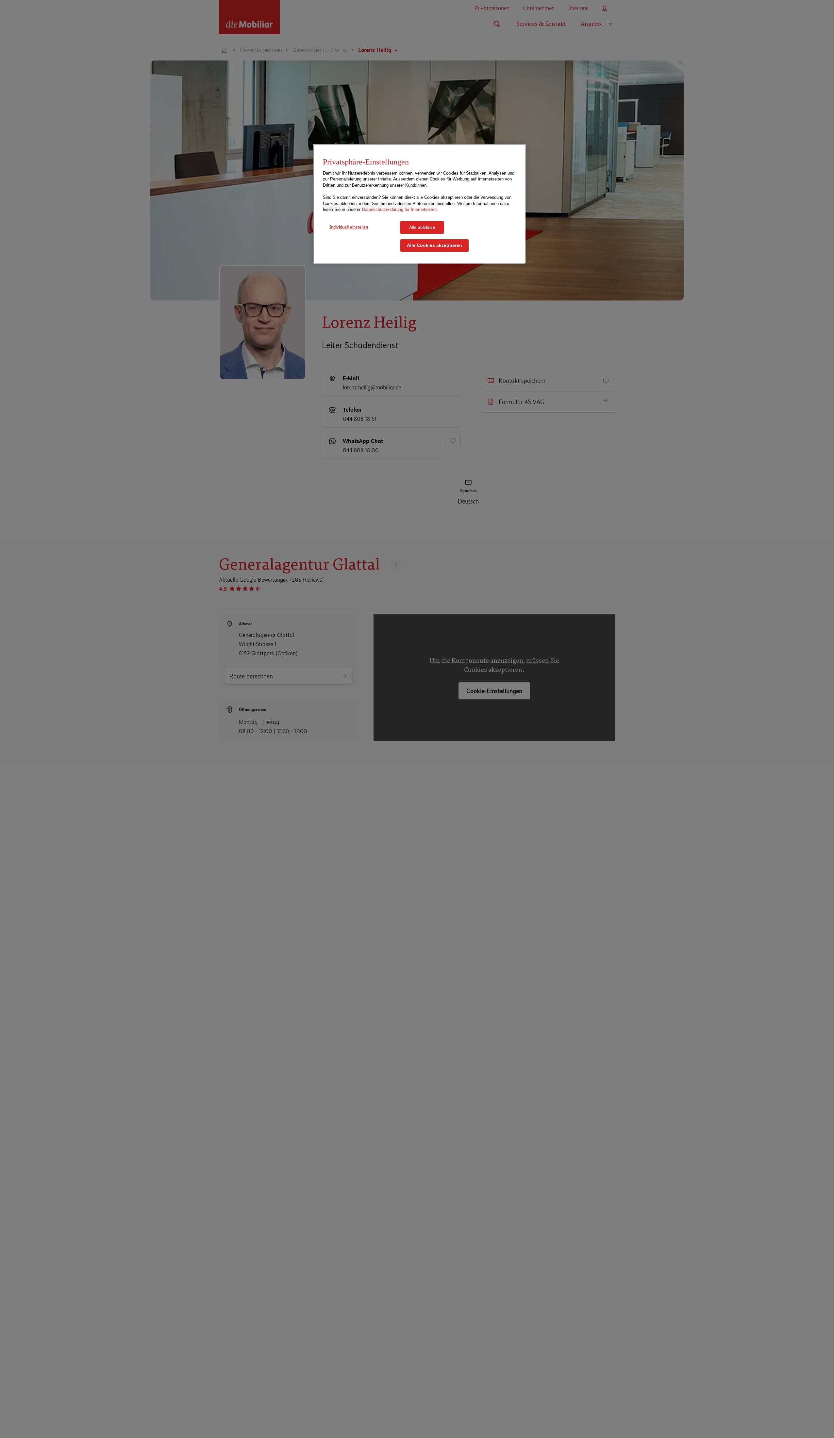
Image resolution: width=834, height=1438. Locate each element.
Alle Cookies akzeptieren (434, 245)
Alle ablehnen (422, 227)
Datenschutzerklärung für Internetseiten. (400, 209)
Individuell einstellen (348, 227)
